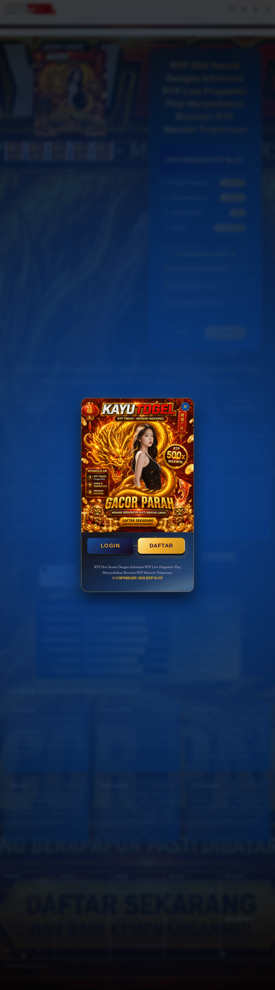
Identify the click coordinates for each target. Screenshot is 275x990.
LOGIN (110, 546)
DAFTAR (161, 546)
